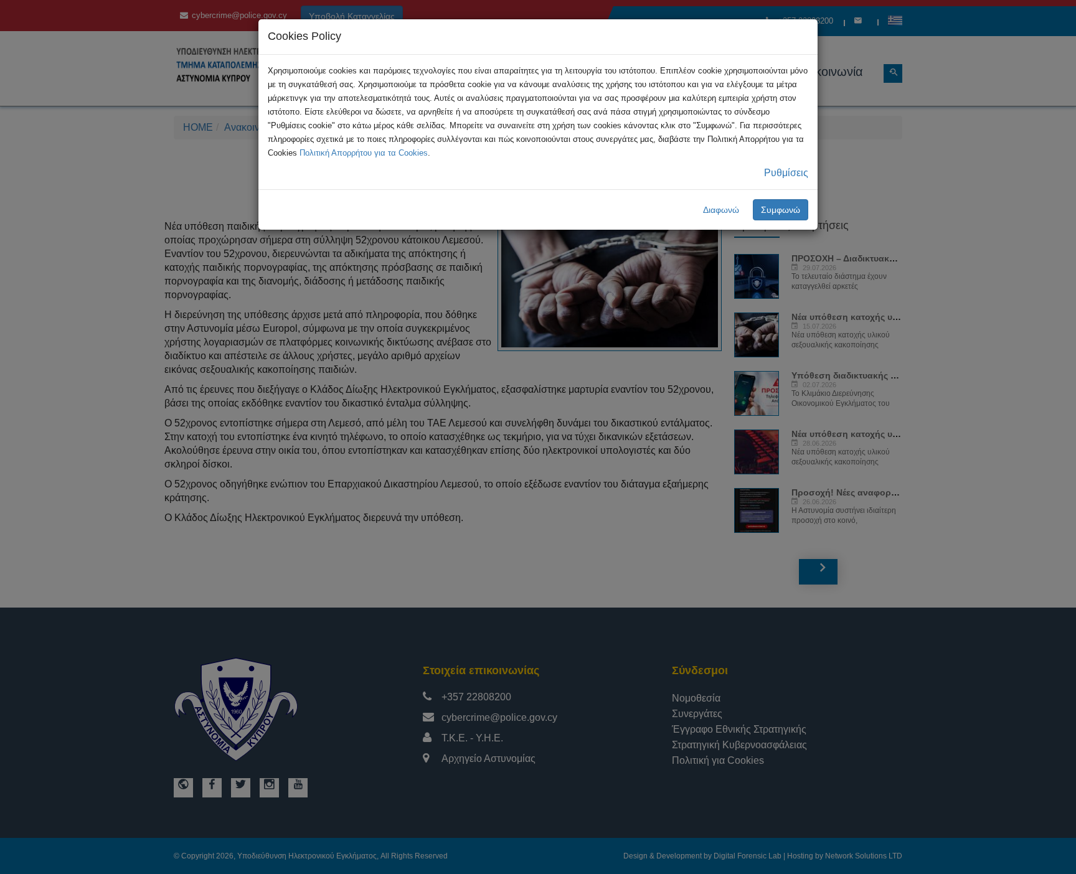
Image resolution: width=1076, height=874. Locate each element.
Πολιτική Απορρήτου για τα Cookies (364, 152)
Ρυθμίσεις (786, 172)
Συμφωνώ (780, 210)
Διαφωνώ (721, 210)
